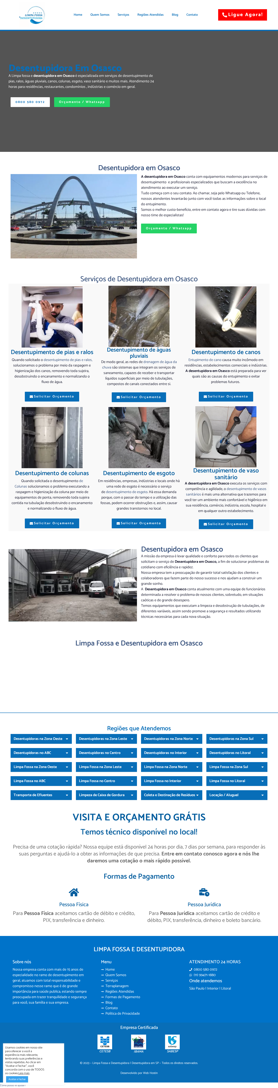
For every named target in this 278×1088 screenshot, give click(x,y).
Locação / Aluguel (224, 795)
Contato (192, 15)
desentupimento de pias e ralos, (68, 360)
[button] (41, 739)
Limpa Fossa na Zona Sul (228, 767)
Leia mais (24, 1073)
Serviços (123, 15)
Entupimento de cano (204, 360)
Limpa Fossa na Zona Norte (165, 767)
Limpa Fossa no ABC (30, 781)
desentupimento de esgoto (127, 492)
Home (78, 15)
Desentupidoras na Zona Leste (103, 739)
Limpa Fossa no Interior (162, 781)
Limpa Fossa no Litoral (227, 781)
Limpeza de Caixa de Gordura (102, 795)
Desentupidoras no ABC (32, 753)
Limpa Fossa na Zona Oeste (35, 767)
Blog (175, 15)
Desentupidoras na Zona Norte (168, 739)
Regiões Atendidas (150, 15)
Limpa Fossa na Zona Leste (100, 767)
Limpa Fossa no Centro (97, 781)
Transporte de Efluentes (33, 795)
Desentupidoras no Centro (99, 753)
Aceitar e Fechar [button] (17, 1079)
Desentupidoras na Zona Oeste (38, 739)
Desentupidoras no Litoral (230, 753)
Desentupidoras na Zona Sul (231, 739)
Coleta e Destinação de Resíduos (169, 795)
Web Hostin (150, 1073)
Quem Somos (99, 15)
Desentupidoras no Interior (165, 753)
